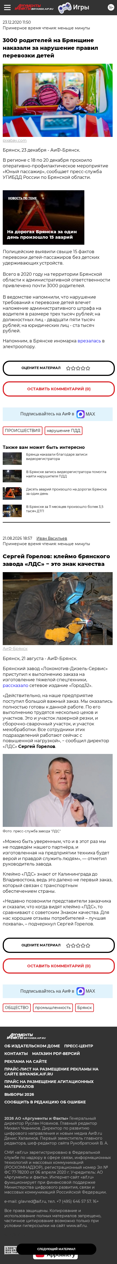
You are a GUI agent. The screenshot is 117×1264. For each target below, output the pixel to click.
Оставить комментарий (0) (59, 388)
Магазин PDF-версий (56, 1053)
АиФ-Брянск (15, 648)
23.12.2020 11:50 (17, 22)
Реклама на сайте (25, 1061)
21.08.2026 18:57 (17, 538)
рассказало (15, 685)
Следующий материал (56, 1249)
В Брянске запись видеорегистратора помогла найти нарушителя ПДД (66, 474)
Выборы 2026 (19, 1094)
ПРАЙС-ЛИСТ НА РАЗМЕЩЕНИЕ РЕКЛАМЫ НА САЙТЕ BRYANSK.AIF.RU (51, 1071)
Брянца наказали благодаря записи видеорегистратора (56, 456)
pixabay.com (15, 140)
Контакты (16, 1053)
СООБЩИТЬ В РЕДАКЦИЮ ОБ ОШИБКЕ (45, 1102)
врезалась (89, 340)
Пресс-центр (78, 1046)
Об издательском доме (32, 1046)
